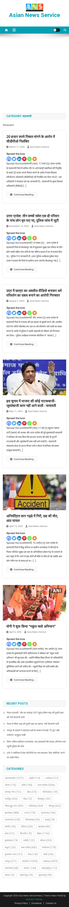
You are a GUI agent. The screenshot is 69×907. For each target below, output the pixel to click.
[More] (34, 159)
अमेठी (34, 778)
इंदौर (27, 785)
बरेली (10, 826)
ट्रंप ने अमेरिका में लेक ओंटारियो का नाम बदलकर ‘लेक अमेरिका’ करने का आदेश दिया (36, 755)
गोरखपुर (44, 798)
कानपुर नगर (13, 791)
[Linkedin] (19, 159)
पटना (30, 812)
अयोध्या (52, 778)
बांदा (10, 833)
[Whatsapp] (29, 159)
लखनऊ (50, 861)
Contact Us (51, 903)
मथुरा (10, 847)
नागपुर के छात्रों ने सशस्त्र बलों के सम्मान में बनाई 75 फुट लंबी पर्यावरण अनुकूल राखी (33, 732)
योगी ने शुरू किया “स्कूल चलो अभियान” (31, 626)
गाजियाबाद (50, 791)
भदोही (29, 840)
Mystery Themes (34, 899)
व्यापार (30, 868)
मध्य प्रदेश (29, 847)
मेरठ (33, 854)
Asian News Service (34, 15)
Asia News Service (39, 147)
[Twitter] (14, 159)
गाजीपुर (11, 798)
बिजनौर (26, 833)
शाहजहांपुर (49, 868)
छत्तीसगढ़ (36, 805)
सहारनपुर (26, 875)
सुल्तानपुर (45, 875)
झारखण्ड (12, 812)
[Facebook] (9, 159)
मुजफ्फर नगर (14, 854)
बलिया (27, 826)
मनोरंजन (49, 847)
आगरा (10, 785)
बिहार (43, 833)
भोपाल (46, 840)
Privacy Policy (21, 903)
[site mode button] (56, 30)
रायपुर (11, 861)
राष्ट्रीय (30, 861)
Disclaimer (36, 903)
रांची (48, 854)
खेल (32, 791)
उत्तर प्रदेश (46, 785)
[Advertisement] (34, 73)
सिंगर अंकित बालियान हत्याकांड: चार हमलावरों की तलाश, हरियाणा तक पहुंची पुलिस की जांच (36, 744)
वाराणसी (11, 868)
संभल (10, 875)
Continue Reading (24, 194)
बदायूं (50, 819)
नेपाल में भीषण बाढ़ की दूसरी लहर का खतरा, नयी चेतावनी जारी (33, 723)
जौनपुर (54, 805)
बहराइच (44, 826)
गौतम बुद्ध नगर (14, 805)
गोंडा (27, 798)
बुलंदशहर (11, 840)
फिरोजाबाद (32, 819)
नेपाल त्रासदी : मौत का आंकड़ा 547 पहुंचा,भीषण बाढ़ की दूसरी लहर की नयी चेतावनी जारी (35, 715)
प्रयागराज (12, 819)
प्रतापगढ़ (48, 812)
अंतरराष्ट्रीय (14, 778)
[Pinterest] (24, 159)
